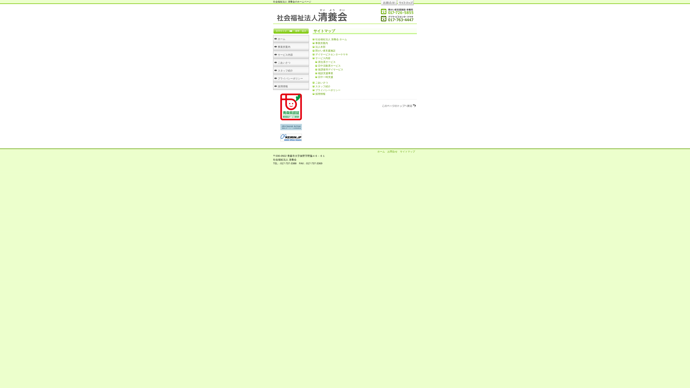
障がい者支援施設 (325, 50)
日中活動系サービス (329, 65)
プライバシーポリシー (328, 90)
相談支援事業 (325, 73)
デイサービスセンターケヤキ (331, 54)
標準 (297, 31)
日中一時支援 (325, 77)
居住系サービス (327, 62)
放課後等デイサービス (330, 69)
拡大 (304, 31)
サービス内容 (322, 58)
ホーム (281, 39)
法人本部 (320, 46)
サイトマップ (407, 151)
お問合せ (392, 151)
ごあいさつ (321, 82)
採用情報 (320, 93)
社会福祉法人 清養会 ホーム (331, 39)
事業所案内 (321, 43)
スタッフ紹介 (322, 86)
